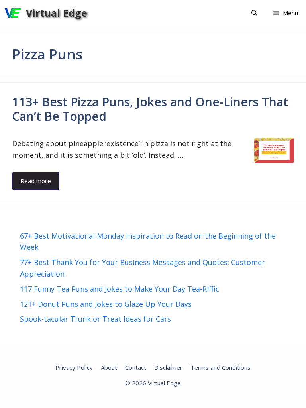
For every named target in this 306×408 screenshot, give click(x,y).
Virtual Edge (56, 13)
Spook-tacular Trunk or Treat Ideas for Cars (95, 319)
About (109, 367)
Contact (135, 367)
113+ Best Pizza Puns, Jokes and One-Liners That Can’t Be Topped (150, 109)
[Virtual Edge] (13, 13)
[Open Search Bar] (254, 13)
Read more (35, 181)
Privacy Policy (74, 367)
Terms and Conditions (220, 367)
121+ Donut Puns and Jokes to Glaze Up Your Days (106, 304)
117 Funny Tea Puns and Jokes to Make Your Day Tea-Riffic (119, 289)
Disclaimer (168, 367)
